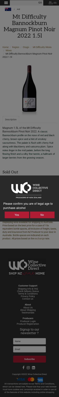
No (42, 215)
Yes (17, 215)
